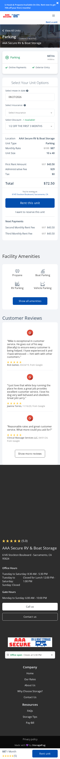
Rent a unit (52, 22)
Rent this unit (30, 203)
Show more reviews (30, 453)
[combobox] (30, 112)
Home (30, 673)
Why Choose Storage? (30, 691)
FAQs (30, 710)
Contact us (30, 616)
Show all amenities (30, 301)
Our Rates (30, 679)
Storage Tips (30, 716)
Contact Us (30, 697)
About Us (30, 685)
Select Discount (20, 120)
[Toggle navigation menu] (55, 15)
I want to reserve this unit (30, 212)
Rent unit (45, 753)
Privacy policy (30, 739)
